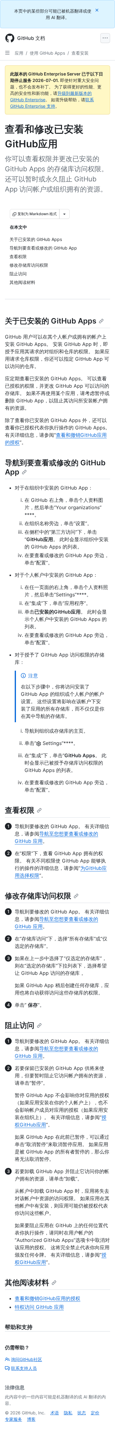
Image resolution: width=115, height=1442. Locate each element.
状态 (81, 1412)
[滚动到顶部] (101, 1428)
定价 (95, 1412)
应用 (19, 53)
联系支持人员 (24, 1368)
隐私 (68, 1412)
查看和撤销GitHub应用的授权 (47, 1298)
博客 (31, 1419)
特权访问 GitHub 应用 (39, 1307)
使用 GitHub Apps (47, 53)
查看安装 (80, 53)
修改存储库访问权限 (38, 895)
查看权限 (19, 810)
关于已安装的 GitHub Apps (50, 320)
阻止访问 (19, 1025)
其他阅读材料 (27, 1282)
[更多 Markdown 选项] (64, 214)
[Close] (97, 10)
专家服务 (13, 1419)
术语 (54, 1412)
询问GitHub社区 (26, 1359)
